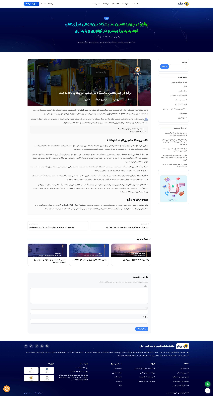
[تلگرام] (37, 346)
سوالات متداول (117, 373)
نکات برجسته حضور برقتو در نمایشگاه (130, 129)
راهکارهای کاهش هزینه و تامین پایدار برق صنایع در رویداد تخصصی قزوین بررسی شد (174, 142)
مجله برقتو (183, 113)
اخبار (106, 18)
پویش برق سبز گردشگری (147, 381)
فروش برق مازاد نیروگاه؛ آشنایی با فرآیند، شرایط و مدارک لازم (176, 134)
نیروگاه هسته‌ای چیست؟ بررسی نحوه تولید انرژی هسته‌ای (175, 150)
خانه (134, 42)
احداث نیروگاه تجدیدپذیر (181, 385)
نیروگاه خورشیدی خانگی (147, 373)
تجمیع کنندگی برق (181, 104)
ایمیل (145, 317)
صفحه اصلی (118, 369)
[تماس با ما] (207, 384)
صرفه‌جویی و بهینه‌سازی (181, 381)
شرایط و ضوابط (38, 393)
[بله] (26, 346)
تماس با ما (118, 377)
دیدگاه (146, 286)
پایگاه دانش (183, 91)
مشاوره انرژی (182, 118)
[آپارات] (31, 346)
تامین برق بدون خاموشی (179, 95)
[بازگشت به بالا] (207, 390)
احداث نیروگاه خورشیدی (179, 82)
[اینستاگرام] (47, 346)
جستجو (184, 62)
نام (146, 308)
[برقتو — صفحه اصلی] (183, 4)
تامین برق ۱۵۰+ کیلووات (147, 377)
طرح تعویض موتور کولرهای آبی (145, 369)
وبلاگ (120, 385)
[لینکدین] (42, 346)
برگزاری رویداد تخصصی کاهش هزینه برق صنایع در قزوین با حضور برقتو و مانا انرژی (174, 157)
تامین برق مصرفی (181, 100)
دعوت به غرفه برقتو (136, 132)
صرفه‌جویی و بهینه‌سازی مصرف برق (175, 109)
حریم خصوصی (28, 393)
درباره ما (119, 381)
